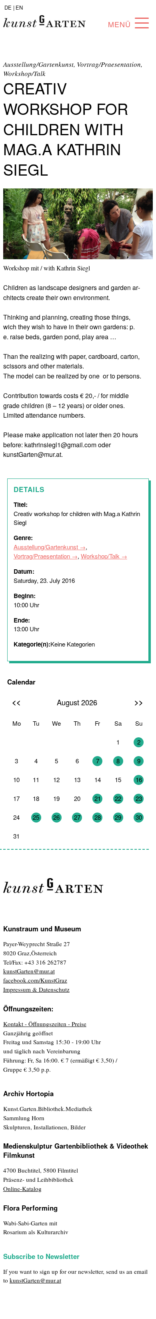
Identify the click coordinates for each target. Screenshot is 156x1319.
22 (118, 798)
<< (16, 702)
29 (118, 817)
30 (139, 817)
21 (97, 798)
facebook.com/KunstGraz (35, 980)
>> (138, 702)
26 (56, 817)
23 (139, 798)
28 (97, 817)
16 (139, 779)
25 (36, 817)
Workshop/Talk (100, 556)
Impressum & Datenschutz (36, 989)
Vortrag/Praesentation (42, 556)
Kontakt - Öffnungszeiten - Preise (44, 1024)
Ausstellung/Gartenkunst (46, 546)
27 (77, 817)
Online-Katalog (22, 1189)
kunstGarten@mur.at (29, 971)
